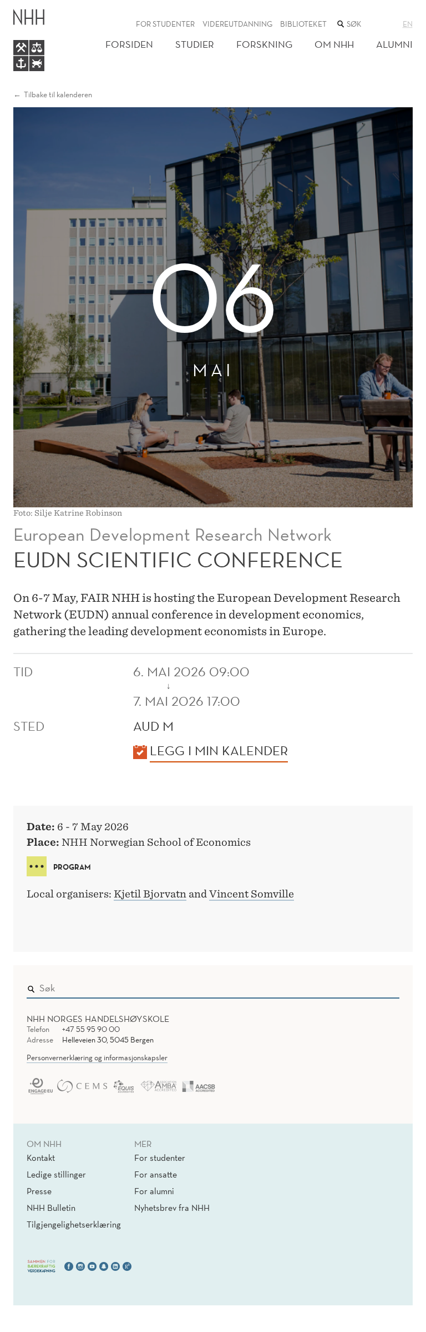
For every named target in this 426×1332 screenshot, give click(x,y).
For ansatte (155, 1174)
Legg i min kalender (219, 750)
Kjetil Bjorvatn (150, 894)
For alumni (154, 1190)
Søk (383, 985)
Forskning (264, 44)
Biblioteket (303, 24)
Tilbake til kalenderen (58, 94)
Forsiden (129, 44)
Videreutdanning (237, 24)
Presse (39, 1190)
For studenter (165, 24)
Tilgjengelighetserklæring (74, 1224)
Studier (194, 44)
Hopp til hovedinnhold (46, 7)
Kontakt (41, 1157)
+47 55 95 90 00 (91, 1029)
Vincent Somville (251, 894)
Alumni (394, 44)
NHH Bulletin (51, 1207)
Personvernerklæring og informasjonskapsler (97, 1057)
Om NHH (334, 44)
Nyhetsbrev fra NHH (172, 1207)
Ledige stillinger (56, 1174)
